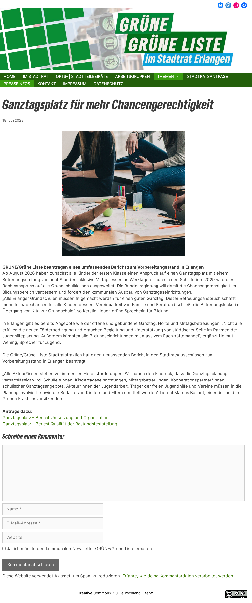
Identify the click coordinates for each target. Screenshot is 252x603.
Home (10, 76)
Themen (165, 76)
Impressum (74, 83)
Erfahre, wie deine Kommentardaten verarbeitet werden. (178, 575)
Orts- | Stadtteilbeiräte (82, 76)
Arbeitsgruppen (132, 76)
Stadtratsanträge (207, 76)
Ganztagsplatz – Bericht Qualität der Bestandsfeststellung (59, 423)
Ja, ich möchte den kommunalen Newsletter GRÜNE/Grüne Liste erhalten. (79, 548)
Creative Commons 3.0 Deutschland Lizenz (115, 593)
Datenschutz (108, 83)
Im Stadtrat (35, 76)
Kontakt (46, 83)
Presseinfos (17, 83)
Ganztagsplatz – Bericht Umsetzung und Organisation (55, 417)
